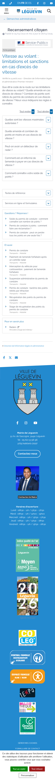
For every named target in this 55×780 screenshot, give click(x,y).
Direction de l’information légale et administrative (24, 346)
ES (29, 3)
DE (26, 3)
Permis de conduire (18, 250)
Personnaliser (27, 775)
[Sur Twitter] (10, 357)
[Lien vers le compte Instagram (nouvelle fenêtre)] (44, 3)
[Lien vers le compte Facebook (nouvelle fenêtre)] (38, 3)
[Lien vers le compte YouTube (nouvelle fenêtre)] (51, 3)
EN (19, 3)
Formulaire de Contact (27, 748)
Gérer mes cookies (27, 743)
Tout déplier (43, 111)
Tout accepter (19, 769)
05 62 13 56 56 (30, 439)
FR (22, 3)
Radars (13, 327)
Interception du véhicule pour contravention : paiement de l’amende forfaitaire (27, 269)
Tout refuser (37, 769)
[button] (27, 121)
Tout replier (26, 111)
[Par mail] (16, 357)
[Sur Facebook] (4, 357)
